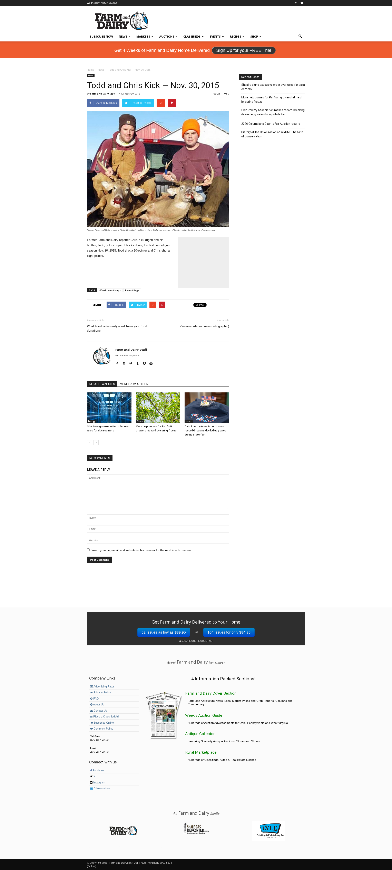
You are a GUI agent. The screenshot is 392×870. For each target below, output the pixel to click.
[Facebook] (296, 2)
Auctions (166, 36)
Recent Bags (132, 290)
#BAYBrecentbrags (110, 290)
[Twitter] (302, 2)
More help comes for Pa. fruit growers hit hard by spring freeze (271, 99)
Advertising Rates (104, 686)
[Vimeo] (145, 363)
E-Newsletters (101, 788)
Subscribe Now (101, 36)
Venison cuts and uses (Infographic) (204, 326)
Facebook (98, 770)
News (123, 36)
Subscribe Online (103, 722)
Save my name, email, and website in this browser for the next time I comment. (141, 550)
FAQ (95, 698)
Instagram (98, 782)
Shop (254, 36)
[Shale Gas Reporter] (196, 833)
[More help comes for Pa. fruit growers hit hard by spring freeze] (158, 407)
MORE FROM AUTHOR (134, 384)
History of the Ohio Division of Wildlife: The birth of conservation (272, 134)
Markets (143, 36)
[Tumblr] (139, 363)
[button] (300, 36)
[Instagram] (125, 363)
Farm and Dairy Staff (102, 93)
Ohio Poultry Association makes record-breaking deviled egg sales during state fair (205, 430)
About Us (98, 704)
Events (215, 36)
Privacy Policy (102, 692)
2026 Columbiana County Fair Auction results (270, 123)
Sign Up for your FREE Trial (243, 50)
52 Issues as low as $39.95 (163, 632)
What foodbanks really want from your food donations (117, 328)
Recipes (235, 36)
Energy (91, 421)
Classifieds (191, 36)
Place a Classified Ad (105, 716)
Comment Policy (103, 728)
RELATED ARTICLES (102, 384)
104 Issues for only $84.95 (229, 632)
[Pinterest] (132, 363)
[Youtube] (152, 363)
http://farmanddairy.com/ (127, 355)
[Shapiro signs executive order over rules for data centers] (109, 407)
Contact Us (100, 710)
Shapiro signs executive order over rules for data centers (273, 87)
